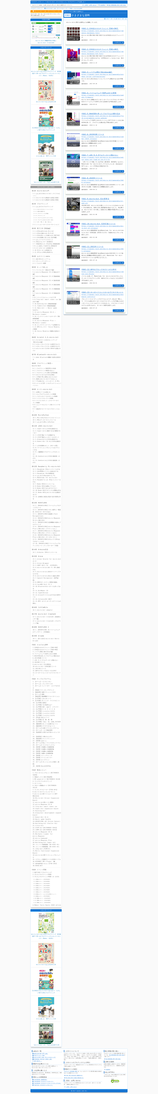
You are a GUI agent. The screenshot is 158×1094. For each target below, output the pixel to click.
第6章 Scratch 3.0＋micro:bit (45, 337)
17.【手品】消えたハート (41, 717)
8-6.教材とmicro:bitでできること (45, 379)
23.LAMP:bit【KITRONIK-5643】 (45, 830)
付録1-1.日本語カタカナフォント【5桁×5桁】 (100, 28)
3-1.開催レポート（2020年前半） (42, 879)
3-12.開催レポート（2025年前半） (42, 902)
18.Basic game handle (42, 819)
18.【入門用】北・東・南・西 (42, 719)
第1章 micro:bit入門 (40, 191)
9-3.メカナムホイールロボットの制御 (45, 396)
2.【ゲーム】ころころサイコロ (43, 684)
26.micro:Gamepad (40, 838)
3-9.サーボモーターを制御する (43, 248)
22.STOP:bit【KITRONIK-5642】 (45, 827)
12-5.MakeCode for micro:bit (45, 477)
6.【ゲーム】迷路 (38, 694)
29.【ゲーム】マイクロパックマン (44, 745)
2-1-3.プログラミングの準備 (40, 213)
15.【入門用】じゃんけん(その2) (44, 713)
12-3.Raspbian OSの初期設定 (43, 473)
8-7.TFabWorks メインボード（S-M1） (46, 381)
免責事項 (102, 5)
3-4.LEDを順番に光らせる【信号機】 (45, 237)
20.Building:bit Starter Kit (45, 823)
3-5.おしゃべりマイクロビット (43, 239)
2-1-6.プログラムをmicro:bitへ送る (43, 219)
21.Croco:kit (38, 825)
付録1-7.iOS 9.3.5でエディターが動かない (100, 155)
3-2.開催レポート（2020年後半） (42, 881)
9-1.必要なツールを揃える (41, 392)
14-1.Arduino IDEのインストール (45, 552)
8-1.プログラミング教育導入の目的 (44, 368)
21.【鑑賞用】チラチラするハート (44, 726)
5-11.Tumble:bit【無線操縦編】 (44, 306)
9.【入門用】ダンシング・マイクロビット (46, 700)
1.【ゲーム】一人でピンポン (42, 681)
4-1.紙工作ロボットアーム (41, 259)
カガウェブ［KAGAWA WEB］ (71, 1071)
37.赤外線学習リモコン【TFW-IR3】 (45, 863)
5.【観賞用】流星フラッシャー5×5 (44, 692)
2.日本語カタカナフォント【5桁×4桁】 (45, 649)
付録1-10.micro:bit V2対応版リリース (99, 224)
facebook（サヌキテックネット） (44, 1081)
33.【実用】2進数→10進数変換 (43, 753)
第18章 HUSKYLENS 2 (40, 627)
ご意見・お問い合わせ (90, 5)
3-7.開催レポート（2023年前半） (42, 892)
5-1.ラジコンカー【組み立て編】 (44, 270)
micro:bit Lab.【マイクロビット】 (45, 1057)
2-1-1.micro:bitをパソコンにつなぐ (43, 209)
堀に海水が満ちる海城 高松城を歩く (75, 1077)
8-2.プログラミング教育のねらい (44, 370)
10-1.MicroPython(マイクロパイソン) (46, 418)
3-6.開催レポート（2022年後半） (42, 889)
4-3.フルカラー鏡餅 (39, 263)
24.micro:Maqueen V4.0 (42, 832)
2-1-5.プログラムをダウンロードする (43, 217)
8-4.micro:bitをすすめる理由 (43, 375)
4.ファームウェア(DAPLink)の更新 (45, 654)
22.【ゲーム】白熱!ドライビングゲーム (46, 728)
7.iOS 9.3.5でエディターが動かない (45, 660)
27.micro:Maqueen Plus (42, 840)
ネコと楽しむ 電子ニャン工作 (46, 156)
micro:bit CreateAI (46, 43)
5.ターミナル (37, 783)
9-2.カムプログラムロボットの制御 (44, 394)
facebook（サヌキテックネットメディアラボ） (47, 1083)
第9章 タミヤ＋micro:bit (42, 389)
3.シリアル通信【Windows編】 (43, 651)
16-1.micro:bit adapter (43, 610)
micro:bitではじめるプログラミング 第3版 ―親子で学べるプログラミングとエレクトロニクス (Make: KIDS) (46, 73)
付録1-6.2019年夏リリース (93, 134)
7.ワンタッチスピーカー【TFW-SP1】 (45, 789)
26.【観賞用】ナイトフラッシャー (44, 738)
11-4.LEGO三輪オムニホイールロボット (46, 437)
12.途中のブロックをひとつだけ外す (45, 670)
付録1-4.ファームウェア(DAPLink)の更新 (99, 93)
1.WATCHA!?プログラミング (42, 872)
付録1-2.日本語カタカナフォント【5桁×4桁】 (100, 49)
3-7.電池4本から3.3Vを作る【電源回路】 (47, 244)
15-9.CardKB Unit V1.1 (42, 584)
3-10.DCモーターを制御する (42, 250)
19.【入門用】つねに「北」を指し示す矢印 (47, 721)
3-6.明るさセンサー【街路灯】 (43, 242)
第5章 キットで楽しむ (40, 267)
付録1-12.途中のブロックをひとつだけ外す (99, 269)
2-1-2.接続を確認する (39, 211)
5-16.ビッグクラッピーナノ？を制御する (46, 325)
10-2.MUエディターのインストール (44, 420)
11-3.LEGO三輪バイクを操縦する (44, 435)
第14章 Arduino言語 (40, 549)
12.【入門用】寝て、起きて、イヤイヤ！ (46, 707)
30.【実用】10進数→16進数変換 (43, 747)
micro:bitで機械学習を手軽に (46, 40)
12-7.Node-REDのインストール (43, 484)
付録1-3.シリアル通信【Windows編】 (97, 72)
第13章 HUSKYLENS (39, 503)
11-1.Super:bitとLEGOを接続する (45, 428)
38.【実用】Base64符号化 (42, 766)
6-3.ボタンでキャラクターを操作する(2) (46, 346)
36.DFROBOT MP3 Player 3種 (44, 861)
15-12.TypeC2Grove (40, 593)
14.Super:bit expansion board (45, 808)
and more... (38, 1061)
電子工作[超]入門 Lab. (41, 1053)
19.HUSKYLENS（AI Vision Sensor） (47, 821)
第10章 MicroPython (40, 415)
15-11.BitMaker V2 (40, 590)
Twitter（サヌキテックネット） (43, 1085)
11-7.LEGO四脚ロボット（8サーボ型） (46, 445)
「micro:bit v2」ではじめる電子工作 (46, 182)
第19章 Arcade (38, 636)
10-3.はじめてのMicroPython (43, 422)
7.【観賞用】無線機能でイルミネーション (46, 696)
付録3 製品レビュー (39, 770)
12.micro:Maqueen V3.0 (42, 804)
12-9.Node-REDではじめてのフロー (45, 488)
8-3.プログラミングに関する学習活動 (45, 372)
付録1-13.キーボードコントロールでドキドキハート (102, 292)
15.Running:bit (39, 811)
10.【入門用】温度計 (40, 703)
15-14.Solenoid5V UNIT (42, 599)
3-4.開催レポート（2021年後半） (42, 885)
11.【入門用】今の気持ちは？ (42, 705)
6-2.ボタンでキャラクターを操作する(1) (46, 344)
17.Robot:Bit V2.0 (40, 817)
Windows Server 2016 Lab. (43, 1059)
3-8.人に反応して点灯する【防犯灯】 (45, 246)
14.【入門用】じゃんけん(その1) (44, 711)
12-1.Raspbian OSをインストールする (46, 469)
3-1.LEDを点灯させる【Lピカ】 (43, 231)
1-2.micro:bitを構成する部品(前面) (46, 198)
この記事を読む (118, 42)
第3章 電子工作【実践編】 (41, 228)
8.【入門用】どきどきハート (42, 698)
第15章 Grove (37, 556)
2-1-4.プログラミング (39, 215)
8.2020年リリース (39, 662)
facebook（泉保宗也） (41, 1079)
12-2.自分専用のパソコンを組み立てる (45, 471)
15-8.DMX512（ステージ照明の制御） (45, 582)
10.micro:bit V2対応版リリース (44, 666)
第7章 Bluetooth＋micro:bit (44, 354)
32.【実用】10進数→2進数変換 (43, 751)
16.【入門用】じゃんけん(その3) (44, 715)
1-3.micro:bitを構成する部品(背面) (46, 200)
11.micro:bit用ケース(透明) (43, 802)
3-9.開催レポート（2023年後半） (42, 896)
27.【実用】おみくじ (40, 741)
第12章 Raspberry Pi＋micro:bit (46, 466)
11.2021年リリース (39, 668)
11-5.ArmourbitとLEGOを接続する (45, 439)
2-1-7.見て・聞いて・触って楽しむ (42, 222)
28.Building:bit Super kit (44, 842)
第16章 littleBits (40, 607)
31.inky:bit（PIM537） (42, 849)
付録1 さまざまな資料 (40, 645)
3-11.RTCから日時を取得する (43, 252)
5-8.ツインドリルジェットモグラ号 (44, 297)
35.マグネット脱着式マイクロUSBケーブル (47, 859)
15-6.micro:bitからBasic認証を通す (46, 576)
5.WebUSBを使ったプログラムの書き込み (46, 656)
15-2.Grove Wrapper (41, 563)
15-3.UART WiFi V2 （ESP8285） (45, 565)
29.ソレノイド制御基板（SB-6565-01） (46, 844)
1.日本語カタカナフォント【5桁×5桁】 (45, 647)
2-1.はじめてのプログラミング (43, 206)
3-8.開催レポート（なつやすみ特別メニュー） (45, 894)
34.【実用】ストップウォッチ (42, 755)
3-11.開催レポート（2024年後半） (42, 900)
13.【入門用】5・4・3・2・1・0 (44, 709)
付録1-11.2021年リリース (92, 247)
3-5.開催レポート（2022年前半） (42, 887)
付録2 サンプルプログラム (41, 679)
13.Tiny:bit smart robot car (45, 806)
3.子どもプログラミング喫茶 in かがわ (46, 876)
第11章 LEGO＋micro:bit (42, 426)
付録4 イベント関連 (39, 869)
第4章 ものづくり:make (41, 256)
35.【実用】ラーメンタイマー (42, 757)
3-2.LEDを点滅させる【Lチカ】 (43, 233)
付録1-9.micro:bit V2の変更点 (95, 199)
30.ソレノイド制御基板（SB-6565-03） (46, 846)
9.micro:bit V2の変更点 (42, 664)
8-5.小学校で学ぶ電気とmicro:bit (45, 377)
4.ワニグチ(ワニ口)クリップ (42, 781)
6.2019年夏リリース (40, 658)
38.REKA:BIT (38, 865)
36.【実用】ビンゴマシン (41, 760)
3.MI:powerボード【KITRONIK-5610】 (47, 779)
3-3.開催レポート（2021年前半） (42, 883)
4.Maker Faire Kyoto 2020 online (47, 905)
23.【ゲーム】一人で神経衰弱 (42, 730)
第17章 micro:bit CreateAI (44, 614)
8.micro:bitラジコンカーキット (44, 792)
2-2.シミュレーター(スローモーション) (46, 224)
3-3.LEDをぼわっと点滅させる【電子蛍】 (46, 235)
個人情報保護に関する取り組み (117, 5)
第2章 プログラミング (40, 204)
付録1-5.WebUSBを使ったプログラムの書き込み (101, 114)
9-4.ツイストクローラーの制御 (43, 398)
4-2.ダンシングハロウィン (41, 261)
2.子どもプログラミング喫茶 (42, 874)
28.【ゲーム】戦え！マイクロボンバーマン (47, 743)
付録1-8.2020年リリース (92, 178)
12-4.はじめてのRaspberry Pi (44, 475)
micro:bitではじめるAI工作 (46, 102)
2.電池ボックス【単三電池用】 (43, 777)
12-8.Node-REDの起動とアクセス (44, 486)
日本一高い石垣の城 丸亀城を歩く (74, 1075)
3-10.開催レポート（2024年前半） (42, 898)
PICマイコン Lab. (39, 1055)
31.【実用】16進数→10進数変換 (43, 749)
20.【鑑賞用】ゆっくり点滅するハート (45, 724)
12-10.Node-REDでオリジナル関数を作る (47, 490)
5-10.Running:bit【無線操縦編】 (45, 304)
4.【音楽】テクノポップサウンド (43, 690)
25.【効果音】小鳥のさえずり (42, 736)
